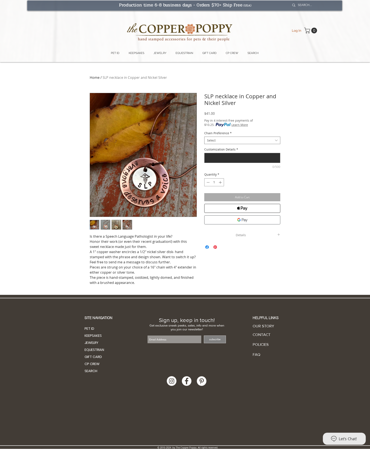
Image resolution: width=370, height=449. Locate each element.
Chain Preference (218, 133)
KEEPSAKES (93, 335)
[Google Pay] (242, 219)
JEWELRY (91, 342)
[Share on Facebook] (207, 247)
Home (95, 77)
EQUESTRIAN (94, 349)
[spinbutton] (214, 182)
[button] (311, 30)
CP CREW (92, 363)
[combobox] (242, 140)
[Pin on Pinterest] (215, 247)
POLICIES (261, 344)
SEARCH (91, 370)
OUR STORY (263, 326)
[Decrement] (207, 182)
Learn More (239, 125)
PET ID (89, 328)
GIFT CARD (93, 356)
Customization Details (221, 149)
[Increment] (220, 182)
